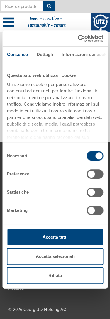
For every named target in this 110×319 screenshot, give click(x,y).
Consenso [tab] (17, 54)
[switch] (95, 174)
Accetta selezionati (55, 256)
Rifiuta (55, 275)
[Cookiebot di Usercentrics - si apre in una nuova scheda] (78, 38)
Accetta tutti (55, 236)
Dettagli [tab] (45, 54)
